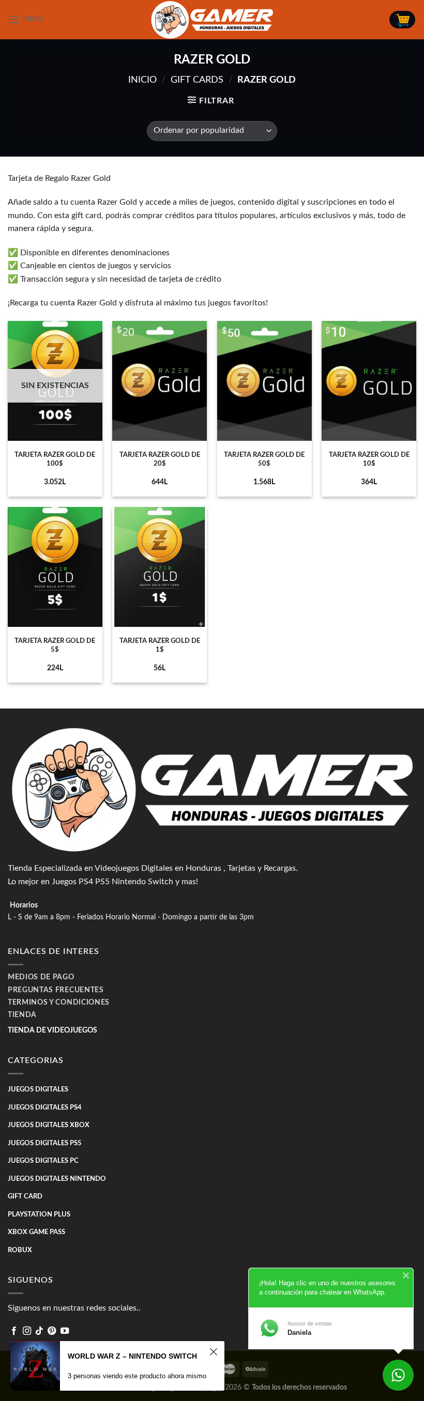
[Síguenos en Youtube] (64, 1331)
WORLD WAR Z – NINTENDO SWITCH (132, 1356)
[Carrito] (402, 19)
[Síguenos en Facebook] (14, 1331)
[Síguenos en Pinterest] (52, 1331)
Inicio (142, 80)
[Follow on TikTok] (39, 1331)
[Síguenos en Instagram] (27, 1331)
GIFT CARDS (197, 80)
